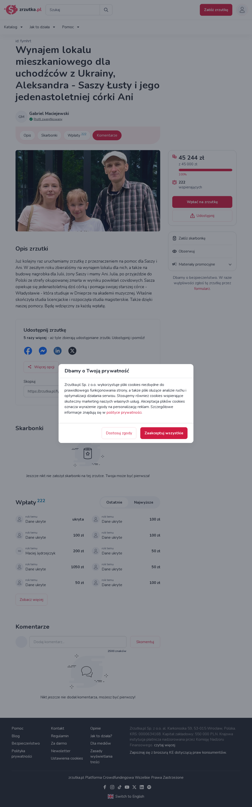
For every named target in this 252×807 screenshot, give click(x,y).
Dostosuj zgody (119, 433)
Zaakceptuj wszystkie (163, 433)
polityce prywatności (124, 412)
